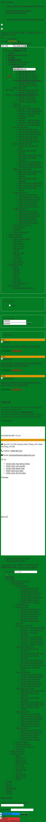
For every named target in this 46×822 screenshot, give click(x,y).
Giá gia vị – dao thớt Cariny (32, 630)
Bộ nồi (16, 251)
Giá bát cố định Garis (27, 97)
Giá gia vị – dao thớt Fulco (32, 644)
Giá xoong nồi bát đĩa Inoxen (30, 167)
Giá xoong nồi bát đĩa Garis (29, 162)
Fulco (13, 305)
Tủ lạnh (16, 255)
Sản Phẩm (10, 579)
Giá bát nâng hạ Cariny (27, 78)
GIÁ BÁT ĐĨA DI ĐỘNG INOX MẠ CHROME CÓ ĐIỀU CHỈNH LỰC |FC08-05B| (22, 364)
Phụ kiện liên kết (15, 265)
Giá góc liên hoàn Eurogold (29, 134)
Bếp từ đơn (18, 241)
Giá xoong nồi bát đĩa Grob (29, 164)
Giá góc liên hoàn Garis (28, 136)
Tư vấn (9, 786)
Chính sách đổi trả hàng (16, 473)
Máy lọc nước (19, 246)
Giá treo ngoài (19, 227)
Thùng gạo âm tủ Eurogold (29, 199)
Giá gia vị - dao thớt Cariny (29, 113)
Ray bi (16, 276)
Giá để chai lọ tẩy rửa (22, 225)
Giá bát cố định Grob (26, 99)
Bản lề (16, 267)
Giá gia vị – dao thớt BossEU (33, 628)
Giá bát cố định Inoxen (27, 102)
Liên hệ (9, 793)
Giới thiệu (12, 39)
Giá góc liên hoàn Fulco (28, 129)
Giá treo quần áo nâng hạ (23, 288)
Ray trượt (17, 281)
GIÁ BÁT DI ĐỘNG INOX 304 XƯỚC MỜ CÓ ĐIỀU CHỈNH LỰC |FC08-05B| (20, 384)
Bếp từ (18, 756)
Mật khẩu (5, 810)
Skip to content (7, 2)
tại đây (31, 414)
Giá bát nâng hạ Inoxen (28, 85)
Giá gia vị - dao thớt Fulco (29, 108)
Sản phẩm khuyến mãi (22, 43)
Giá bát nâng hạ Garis (27, 83)
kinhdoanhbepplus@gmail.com (22, 455)
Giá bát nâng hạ (32, 32)
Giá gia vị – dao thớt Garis (31, 637)
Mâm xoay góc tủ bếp (22, 169)
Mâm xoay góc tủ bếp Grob (29, 185)
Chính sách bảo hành (14, 471)
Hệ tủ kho (17, 230)
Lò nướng (17, 258)
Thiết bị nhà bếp (19, 50)
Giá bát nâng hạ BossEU (28, 76)
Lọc (29, 324)
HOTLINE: (10, 821)
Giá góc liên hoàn (20, 127)
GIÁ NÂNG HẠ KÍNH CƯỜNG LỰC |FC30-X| (20, 346)
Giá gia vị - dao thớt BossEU (30, 111)
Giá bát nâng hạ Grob (27, 74)
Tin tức (9, 791)
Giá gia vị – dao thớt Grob (31, 639)
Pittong (16, 272)
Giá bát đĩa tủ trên (20, 62)
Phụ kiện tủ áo (14, 286)
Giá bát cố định (19, 88)
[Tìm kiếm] (14, 72)
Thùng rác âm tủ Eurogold (29, 216)
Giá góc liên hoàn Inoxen (28, 141)
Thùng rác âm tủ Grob (27, 220)
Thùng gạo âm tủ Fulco (28, 195)
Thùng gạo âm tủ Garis (27, 202)
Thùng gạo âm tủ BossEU (29, 197)
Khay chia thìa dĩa (20, 232)
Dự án (8, 784)
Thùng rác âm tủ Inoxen (28, 223)
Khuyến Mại (11, 788)
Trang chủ (5, 32)
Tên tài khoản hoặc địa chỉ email (15, 803)
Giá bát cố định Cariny (27, 92)
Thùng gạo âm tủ (20, 192)
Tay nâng (17, 104)
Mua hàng (5, 354)
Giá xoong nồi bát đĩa (22, 143)
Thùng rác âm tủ (20, 209)
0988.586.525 (16, 451)
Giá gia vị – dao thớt (24, 625)
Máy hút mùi (18, 262)
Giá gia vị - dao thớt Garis (29, 120)
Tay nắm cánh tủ (20, 283)
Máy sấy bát (18, 253)
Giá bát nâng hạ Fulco (27, 71)
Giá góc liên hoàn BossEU (29, 132)
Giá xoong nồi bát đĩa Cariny (30, 155)
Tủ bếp (11, 53)
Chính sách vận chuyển (16, 13)
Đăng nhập (24, 814)
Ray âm (16, 274)
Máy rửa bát (18, 244)
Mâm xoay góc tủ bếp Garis (30, 183)
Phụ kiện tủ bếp (19, 46)
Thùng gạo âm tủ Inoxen (28, 206)
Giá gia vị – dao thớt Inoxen (32, 642)
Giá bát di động (19, 64)
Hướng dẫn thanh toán (15, 468)
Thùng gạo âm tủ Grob (27, 204)
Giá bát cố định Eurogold (28, 95)
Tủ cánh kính (18, 67)
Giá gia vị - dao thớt (21, 106)
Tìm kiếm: (10, 572)
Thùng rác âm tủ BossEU (28, 213)
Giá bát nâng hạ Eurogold (28, 81)
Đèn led (16, 269)
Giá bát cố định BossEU (28, 90)
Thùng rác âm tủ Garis (27, 218)
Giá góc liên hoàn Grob (27, 139)
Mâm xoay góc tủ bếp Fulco (30, 171)
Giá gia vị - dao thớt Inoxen (29, 125)
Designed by (27, 567)
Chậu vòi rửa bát (20, 48)
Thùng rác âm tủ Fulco (27, 211)
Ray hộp (16, 279)
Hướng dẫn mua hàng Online (18, 11)
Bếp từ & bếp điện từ (22, 239)
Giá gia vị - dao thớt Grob (28, 122)
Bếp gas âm (18, 248)
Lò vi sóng (17, 260)
